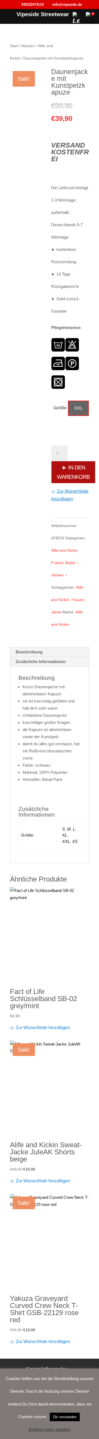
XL (64, 835)
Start (14, 46)
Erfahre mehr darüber (49, 1429)
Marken (28, 46)
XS (75, 841)
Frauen (78, 599)
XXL (66, 841)
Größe (60, 408)
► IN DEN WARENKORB (73, 472)
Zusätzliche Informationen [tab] (41, 661)
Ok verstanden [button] (64, 1417)
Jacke (56, 612)
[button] (70, 495)
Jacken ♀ (59, 575)
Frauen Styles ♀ (65, 562)
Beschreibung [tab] (29, 652)
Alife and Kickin (64, 550)
